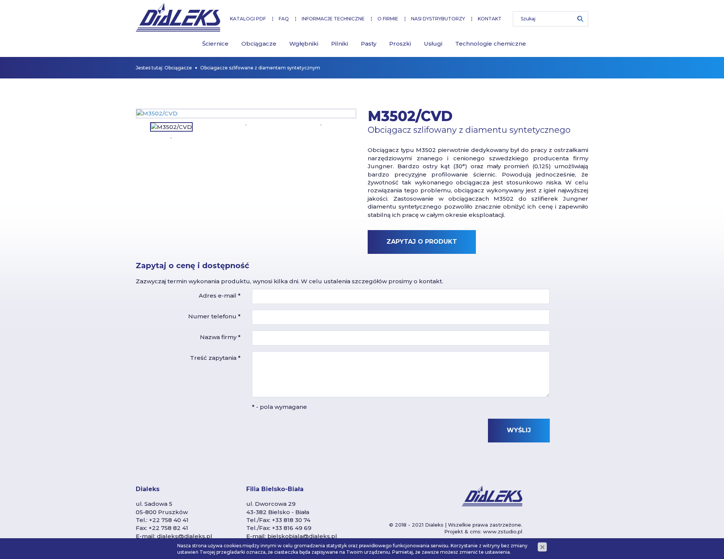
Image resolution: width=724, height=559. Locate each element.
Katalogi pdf (248, 19)
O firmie (387, 19)
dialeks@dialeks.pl (184, 536)
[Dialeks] (178, 17)
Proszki (400, 43)
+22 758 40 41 (169, 520)
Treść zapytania (215, 357)
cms (475, 531)
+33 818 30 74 (291, 520)
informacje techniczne (333, 19)
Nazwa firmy (220, 337)
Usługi (433, 43)
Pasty (368, 43)
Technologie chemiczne (490, 43)
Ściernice (215, 43)
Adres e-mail (220, 295)
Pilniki (339, 43)
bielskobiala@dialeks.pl (302, 536)
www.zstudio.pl (502, 531)
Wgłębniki (303, 43)
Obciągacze (258, 43)
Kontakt (490, 19)
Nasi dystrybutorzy (438, 19)
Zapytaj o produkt (422, 241)
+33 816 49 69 (291, 527)
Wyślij (519, 430)
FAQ (284, 19)
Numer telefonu (214, 316)
